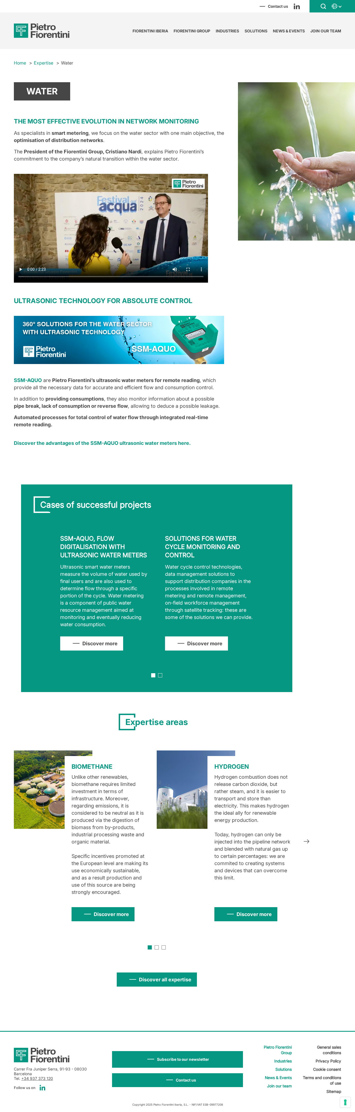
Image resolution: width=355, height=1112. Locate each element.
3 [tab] (164, 947)
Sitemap (333, 1091)
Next (306, 842)
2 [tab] (160, 675)
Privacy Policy (328, 1061)
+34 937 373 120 (37, 1078)
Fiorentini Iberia (150, 31)
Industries (227, 31)
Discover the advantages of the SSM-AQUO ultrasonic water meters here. (102, 443)
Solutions (256, 31)
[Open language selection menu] (336, 6)
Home (20, 63)
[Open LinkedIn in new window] (297, 6)
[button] (177, 1059)
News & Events (289, 31)
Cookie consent (327, 1069)
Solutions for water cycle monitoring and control (202, 547)
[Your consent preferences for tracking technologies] (345, 1102)
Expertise (43, 63)
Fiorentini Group (192, 31)
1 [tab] (153, 675)
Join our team (325, 31)
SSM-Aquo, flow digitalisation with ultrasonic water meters (103, 547)
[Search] (323, 6)
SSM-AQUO (28, 380)
